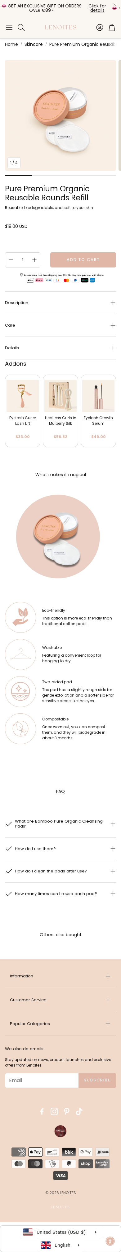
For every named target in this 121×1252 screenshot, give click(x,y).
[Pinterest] (66, 1111)
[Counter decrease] (10, 259)
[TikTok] (79, 1111)
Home (11, 44)
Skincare (34, 44)
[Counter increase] (34, 259)
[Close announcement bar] (114, 4)
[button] (9, 27)
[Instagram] (54, 1111)
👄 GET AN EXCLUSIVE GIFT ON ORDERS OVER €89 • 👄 (59, 8)
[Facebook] (42, 1111)
